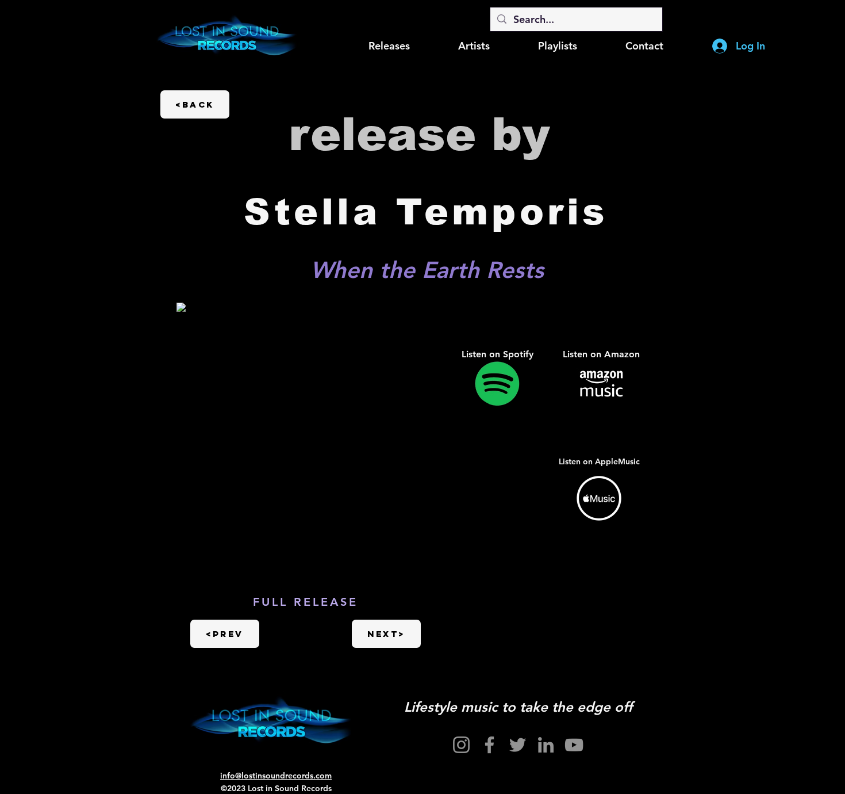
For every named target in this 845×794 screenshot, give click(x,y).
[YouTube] (574, 745)
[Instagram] (461, 745)
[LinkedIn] (546, 745)
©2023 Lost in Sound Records (276, 788)
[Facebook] (489, 745)
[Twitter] (517, 745)
